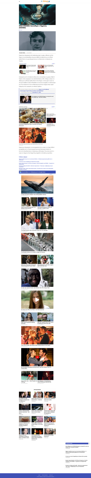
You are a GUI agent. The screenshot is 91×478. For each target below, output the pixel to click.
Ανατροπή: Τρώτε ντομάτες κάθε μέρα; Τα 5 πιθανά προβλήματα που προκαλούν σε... (49, 412)
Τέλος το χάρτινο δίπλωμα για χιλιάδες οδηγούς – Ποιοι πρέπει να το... (37, 424)
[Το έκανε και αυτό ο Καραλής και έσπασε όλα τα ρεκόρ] (50, 395)
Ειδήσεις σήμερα (23, 157)
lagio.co (53, 476)
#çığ (27, 90)
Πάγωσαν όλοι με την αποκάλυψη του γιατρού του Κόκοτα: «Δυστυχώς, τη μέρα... (24, 436)
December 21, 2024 (36, 92)
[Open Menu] (19, 1)
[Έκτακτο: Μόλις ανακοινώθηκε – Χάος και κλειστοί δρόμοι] (37, 407)
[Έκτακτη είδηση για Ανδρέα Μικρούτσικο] (50, 431)
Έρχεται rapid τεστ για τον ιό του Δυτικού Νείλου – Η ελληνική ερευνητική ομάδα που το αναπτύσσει (35, 159)
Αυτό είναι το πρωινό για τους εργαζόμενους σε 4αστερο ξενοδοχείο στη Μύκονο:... (24, 424)
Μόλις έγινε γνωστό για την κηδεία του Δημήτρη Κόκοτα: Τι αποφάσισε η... (49, 424)
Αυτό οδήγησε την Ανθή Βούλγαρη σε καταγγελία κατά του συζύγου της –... (24, 400)
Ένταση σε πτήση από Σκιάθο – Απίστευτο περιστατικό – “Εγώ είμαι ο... (24, 412)
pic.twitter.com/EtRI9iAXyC (37, 90)
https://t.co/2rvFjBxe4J (44, 89)
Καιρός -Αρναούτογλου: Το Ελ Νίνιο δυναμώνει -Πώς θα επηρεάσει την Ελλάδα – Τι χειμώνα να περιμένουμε (36, 164)
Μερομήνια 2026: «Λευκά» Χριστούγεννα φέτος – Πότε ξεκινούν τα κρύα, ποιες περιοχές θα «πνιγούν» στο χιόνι (36, 169)
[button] (37, 15)
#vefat (29, 90)
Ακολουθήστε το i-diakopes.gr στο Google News (33, 172)
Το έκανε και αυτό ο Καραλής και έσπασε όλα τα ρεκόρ (29, 161)
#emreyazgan (23, 90)
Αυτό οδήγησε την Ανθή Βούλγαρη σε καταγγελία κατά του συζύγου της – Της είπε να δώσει (42, 97)
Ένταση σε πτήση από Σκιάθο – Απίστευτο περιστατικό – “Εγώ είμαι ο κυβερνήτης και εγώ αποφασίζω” (36, 166)
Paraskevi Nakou (22, 52)
